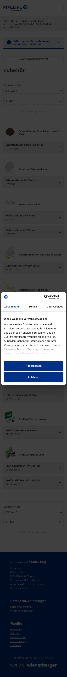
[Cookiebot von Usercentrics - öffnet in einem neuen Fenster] (48, 297)
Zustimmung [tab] (12, 306)
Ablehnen (33, 377)
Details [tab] (33, 306)
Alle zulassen (34, 365)
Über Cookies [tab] (55, 306)
